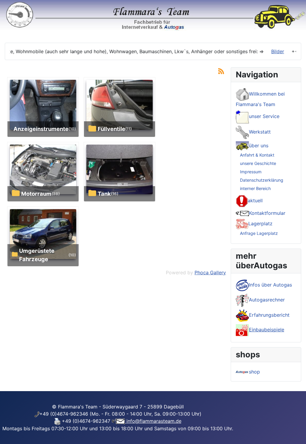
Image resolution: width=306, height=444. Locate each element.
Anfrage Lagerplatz (259, 233)
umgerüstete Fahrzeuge (36, 254)
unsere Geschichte (258, 163)
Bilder (270, 51)
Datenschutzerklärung (261, 180)
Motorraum (36, 193)
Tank (104, 193)
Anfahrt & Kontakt (257, 154)
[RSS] (221, 71)
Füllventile (111, 128)
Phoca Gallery (210, 272)
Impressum (250, 171)
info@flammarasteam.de (153, 421)
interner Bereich (255, 188)
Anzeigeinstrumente (40, 128)
